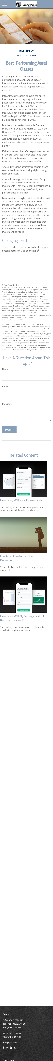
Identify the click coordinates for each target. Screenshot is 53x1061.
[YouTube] (11, 1048)
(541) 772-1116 (16, 1020)
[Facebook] (3, 1048)
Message (7, 404)
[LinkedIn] (7, 1048)
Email (5, 386)
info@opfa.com (10, 1042)
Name (5, 369)
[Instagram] (15, 1048)
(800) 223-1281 (19, 1023)
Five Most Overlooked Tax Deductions (16, 558)
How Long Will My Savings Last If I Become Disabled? (22, 618)
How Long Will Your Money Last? (21, 500)
